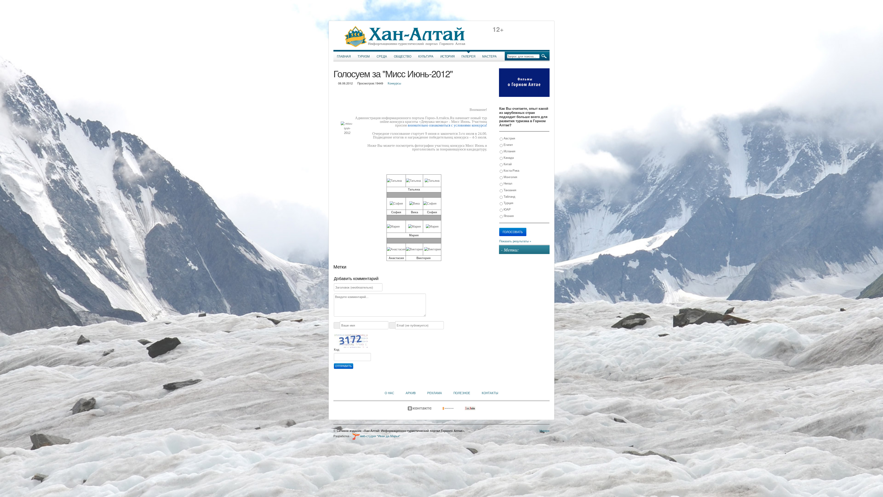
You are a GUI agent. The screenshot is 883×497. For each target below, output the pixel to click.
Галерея (468, 56)
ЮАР (507, 209)
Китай (507, 164)
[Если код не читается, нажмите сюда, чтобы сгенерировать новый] (351, 340)
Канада (508, 157)
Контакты (490, 393)
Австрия (509, 138)
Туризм (364, 56)
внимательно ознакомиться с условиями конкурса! (447, 125)
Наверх (544, 430)
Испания (509, 151)
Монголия (510, 177)
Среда (382, 56)
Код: (337, 349)
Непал (507, 183)
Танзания (509, 190)
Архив (411, 393)
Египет (508, 144)
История (447, 56)
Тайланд (509, 196)
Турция (508, 203)
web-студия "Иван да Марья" (380, 436)
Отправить (343, 366)
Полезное (461, 393)
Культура (425, 56)
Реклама (434, 393)
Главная (344, 56)
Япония (508, 216)
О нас (389, 393)
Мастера (489, 56)
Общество (402, 56)
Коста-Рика (511, 170)
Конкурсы (394, 83)
